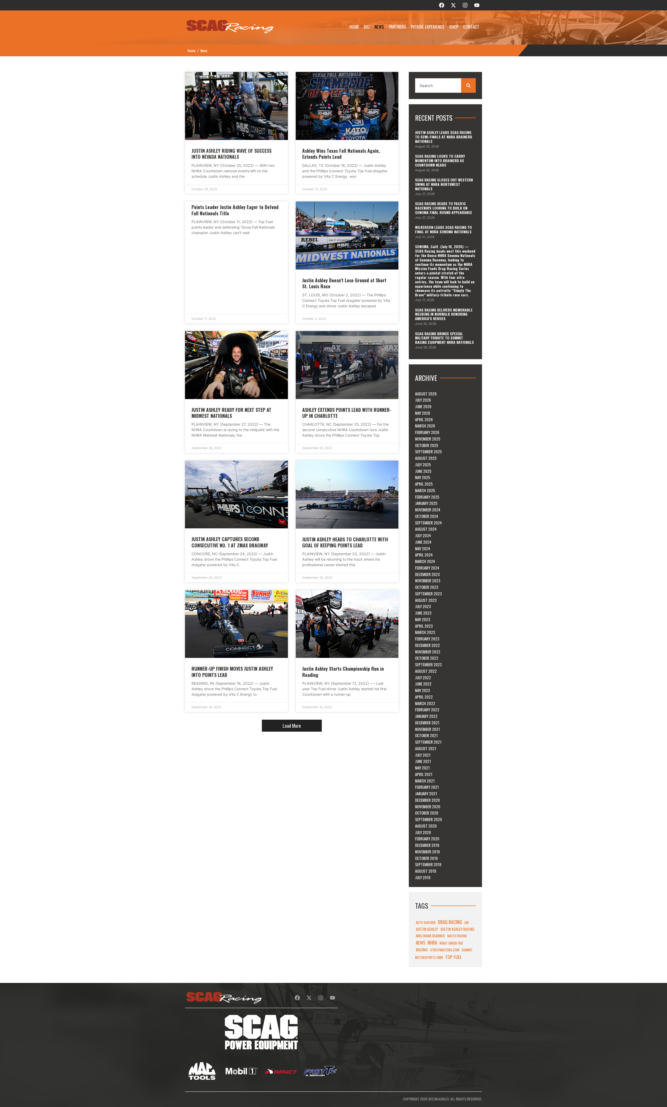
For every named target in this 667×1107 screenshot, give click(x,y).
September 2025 (428, 451)
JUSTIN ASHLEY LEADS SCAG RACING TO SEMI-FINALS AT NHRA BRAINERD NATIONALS (443, 137)
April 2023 (424, 626)
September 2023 (428, 593)
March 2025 (425, 490)
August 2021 (425, 748)
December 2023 (427, 574)
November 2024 (427, 509)
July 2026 (423, 400)
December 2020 (427, 800)
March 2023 (425, 632)
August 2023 (426, 600)
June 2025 (423, 471)
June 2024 (423, 542)
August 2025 (426, 458)
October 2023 (426, 587)
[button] (292, 726)
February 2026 (427, 432)
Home (354, 26)
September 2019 (428, 864)
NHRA (432, 942)
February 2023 (427, 638)
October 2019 (426, 858)
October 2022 (426, 658)
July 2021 (422, 755)
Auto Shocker (426, 922)
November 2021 (427, 729)
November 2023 (427, 580)
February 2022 (427, 709)
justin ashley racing (457, 929)
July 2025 (423, 464)
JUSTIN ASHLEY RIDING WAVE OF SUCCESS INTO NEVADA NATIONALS (231, 153)
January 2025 (426, 503)
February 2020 (427, 838)
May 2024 (422, 548)
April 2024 (424, 555)
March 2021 (425, 781)
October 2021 (426, 735)
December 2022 (427, 645)
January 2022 (426, 716)
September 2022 (428, 664)
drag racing (450, 922)
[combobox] (438, 85)
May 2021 (422, 767)
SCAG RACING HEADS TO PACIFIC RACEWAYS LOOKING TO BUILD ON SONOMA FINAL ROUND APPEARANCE (443, 208)
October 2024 (426, 516)
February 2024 (427, 568)
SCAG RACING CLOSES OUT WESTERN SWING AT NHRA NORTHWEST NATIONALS (444, 184)
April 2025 (424, 484)
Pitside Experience (427, 26)
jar (466, 922)
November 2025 (427, 439)
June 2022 (423, 684)
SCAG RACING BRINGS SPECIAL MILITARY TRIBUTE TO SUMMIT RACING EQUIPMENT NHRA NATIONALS (444, 338)
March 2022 (425, 703)
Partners (397, 26)
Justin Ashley (427, 929)
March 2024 (425, 561)
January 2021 (426, 793)
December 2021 (427, 722)
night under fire (451, 943)
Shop (454, 26)
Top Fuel (453, 956)
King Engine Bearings (430, 935)
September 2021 (428, 742)
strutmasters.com (444, 949)
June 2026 (423, 406)
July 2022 (423, 677)
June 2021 (423, 761)
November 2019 (427, 851)
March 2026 (425, 426)
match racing (457, 935)
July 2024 (423, 535)
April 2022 (424, 697)
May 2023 (422, 619)
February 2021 (427, 787)
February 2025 (427, 497)
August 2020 (426, 826)
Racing (422, 949)
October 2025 (426, 445)
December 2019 (427, 845)
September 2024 (428, 522)
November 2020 (427, 806)
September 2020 (428, 819)
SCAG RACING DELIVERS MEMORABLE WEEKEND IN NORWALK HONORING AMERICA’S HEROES (444, 314)
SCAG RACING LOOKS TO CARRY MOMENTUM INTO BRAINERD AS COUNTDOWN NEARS (440, 160)
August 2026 (426, 393)
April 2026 (424, 419)
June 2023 (423, 613)
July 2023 (423, 606)
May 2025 (422, 477)
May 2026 (422, 413)
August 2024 (426, 529)
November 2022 (427, 652)
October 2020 (426, 813)
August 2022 (426, 671)
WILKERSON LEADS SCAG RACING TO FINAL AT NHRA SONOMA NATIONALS (443, 229)
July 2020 (423, 832)
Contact (471, 26)
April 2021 (423, 774)
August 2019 (425, 871)
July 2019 (422, 877)
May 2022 (422, 690)
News (379, 26)
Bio (367, 26)
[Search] (468, 85)
